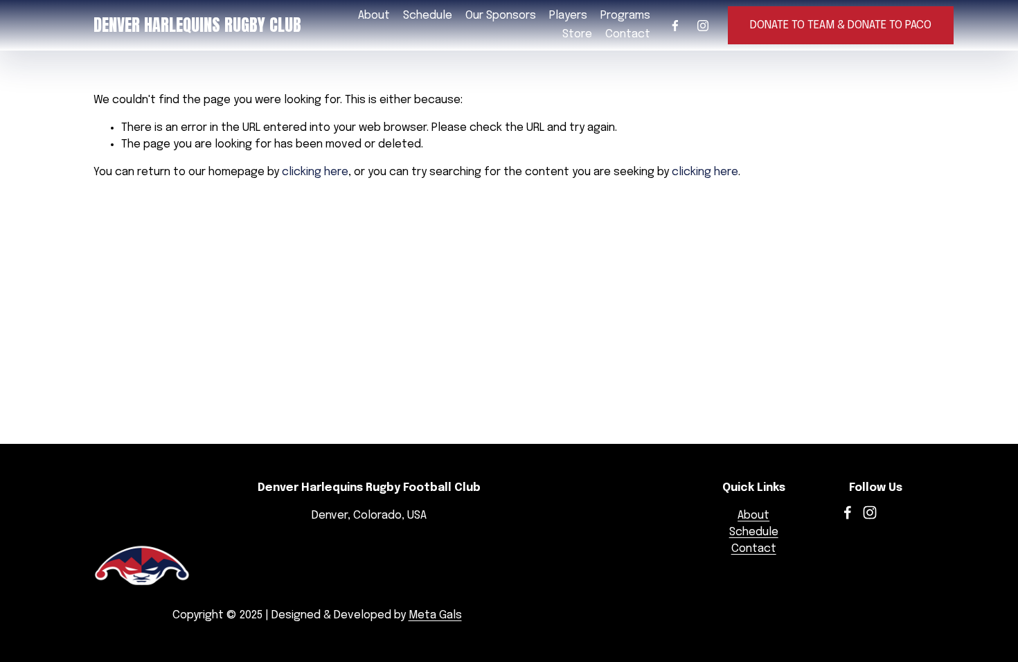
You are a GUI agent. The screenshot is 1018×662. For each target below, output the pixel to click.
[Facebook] (675, 26)
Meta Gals (435, 615)
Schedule (427, 15)
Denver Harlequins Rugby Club (197, 24)
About (753, 515)
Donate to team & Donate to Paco (840, 25)
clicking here (315, 172)
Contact (627, 34)
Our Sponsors (500, 15)
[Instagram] (703, 26)
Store (577, 34)
